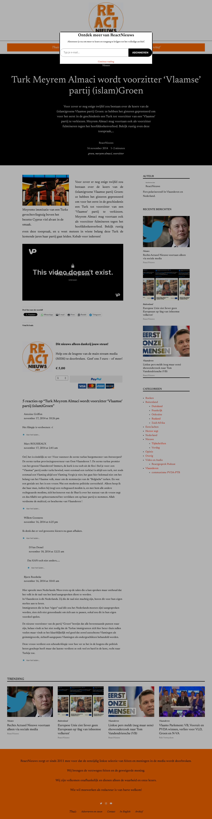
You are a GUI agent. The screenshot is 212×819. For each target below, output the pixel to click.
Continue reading (106, 62)
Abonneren (140, 52)
